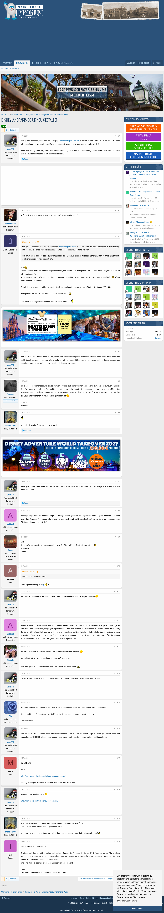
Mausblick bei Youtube (139, 205)
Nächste (12, 130)
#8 (119, 511)
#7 (119, 481)
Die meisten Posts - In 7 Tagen (139, 249)
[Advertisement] (82, 41)
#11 (118, 591)
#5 (119, 381)
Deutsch (7, 898)
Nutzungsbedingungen (108, 898)
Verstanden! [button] (137, 908)
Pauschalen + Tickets (143, 146)
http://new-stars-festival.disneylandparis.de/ (39, 801)
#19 (118, 818)
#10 (118, 566)
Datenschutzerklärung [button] (127, 901)
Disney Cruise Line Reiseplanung (142, 242)
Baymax (158, 338)
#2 (119, 210)
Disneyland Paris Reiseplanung (142, 228)
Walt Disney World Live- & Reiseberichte (145, 201)
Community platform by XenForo (81, 910)
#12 (118, 620)
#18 (118, 789)
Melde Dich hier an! (82, 95)
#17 (118, 758)
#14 (118, 673)
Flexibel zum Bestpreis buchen (143, 128)
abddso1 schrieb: (29, 572)
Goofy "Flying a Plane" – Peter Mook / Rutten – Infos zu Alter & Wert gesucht (145, 174)
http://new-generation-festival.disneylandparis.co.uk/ (43, 776)
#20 (118, 842)
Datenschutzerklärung (89, 898)
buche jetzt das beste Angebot (143, 155)
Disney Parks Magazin (63, 63)
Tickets (143, 137)
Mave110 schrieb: (29, 242)
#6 (119, 412)
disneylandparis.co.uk (69, 141)
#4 (119, 352)
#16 (118, 729)
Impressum (73, 898)
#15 (118, 703)
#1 (119, 136)
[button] (41, 63)
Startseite (7, 63)
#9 (119, 537)
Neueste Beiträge (133, 167)
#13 (118, 647)
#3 (119, 236)
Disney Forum (22, 63)
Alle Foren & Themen (9, 68)
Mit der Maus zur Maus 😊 (141, 222)
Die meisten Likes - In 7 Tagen (138, 282)
